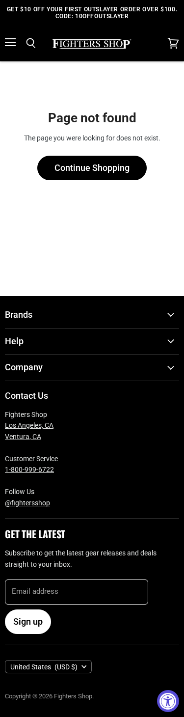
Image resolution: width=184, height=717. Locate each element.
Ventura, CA (23, 437)
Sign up (28, 622)
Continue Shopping (92, 168)
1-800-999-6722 (29, 469)
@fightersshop (27, 503)
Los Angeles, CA (29, 425)
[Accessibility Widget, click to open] (168, 701)
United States (44, 667)
